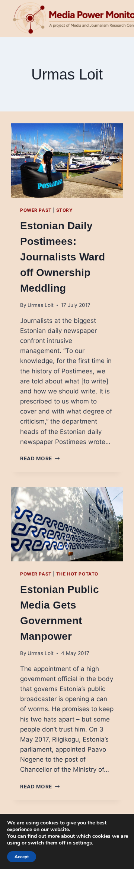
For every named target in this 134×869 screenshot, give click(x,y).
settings (82, 843)
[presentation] (67, 160)
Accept (22, 857)
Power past (36, 210)
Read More (40, 458)
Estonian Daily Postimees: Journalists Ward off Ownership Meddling (62, 257)
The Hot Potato (77, 574)
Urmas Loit (41, 305)
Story (64, 210)
